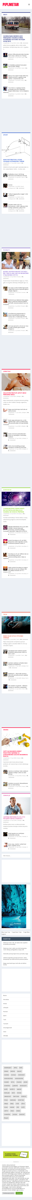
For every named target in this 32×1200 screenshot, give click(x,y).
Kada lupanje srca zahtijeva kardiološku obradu (16, 834)
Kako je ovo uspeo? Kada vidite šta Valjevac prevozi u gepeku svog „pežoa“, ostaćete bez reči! (18, 77)
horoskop (21, 1075)
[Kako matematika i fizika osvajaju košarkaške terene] (16, 147)
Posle (6, 1100)
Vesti (18, 43)
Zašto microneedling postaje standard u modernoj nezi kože (17, 446)
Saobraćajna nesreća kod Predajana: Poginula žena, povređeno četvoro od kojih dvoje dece (14, 38)
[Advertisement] (16, 117)
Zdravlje (19, 820)
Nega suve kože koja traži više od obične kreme (17, 410)
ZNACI (12, 1111)
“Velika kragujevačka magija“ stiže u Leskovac (18, 194)
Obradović (7, 1096)
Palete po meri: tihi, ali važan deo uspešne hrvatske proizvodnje (15, 943)
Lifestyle (19, 396)
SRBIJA (6, 1103)
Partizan (16, 1096)
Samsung (13, 1100)
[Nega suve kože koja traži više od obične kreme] (5, 410)
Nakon (19, 1089)
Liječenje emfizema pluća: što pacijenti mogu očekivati (14, 818)
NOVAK (19, 1093)
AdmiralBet (7, 1067)
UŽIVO (23, 1103)
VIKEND (12, 1107)
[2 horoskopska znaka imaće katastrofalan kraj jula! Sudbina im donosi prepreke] (16, 499)
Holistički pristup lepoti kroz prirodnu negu (14, 394)
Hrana (18, 758)
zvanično (7, 1114)
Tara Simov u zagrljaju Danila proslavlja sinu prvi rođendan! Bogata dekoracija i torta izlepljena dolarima (16, 90)
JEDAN (25, 1082)
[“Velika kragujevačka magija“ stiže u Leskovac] (5, 195)
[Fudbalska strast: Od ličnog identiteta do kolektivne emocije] (5, 175)
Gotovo (10, 185)
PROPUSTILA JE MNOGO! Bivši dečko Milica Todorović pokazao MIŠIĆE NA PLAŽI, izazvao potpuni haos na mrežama (15, 302)
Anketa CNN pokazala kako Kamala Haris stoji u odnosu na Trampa (18, 54)
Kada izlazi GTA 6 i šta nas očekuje (13, 637)
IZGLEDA (19, 1082)
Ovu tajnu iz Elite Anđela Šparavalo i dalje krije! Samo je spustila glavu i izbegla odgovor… (18, 289)
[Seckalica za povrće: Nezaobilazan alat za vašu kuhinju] (5, 784)
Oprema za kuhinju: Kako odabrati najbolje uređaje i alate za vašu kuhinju (18, 772)
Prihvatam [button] (19, 1193)
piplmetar (7, 43)
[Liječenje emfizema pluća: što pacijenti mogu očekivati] (16, 805)
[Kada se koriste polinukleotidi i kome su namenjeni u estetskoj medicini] (5, 435)
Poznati (18, 276)
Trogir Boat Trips (17, 932)
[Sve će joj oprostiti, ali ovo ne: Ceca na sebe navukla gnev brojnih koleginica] (5, 327)
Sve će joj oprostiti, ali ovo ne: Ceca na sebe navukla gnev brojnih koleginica (18, 327)
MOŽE (6, 1089)
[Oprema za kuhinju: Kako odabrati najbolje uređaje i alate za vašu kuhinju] (5, 772)
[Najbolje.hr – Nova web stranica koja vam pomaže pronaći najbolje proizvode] (5, 674)
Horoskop (19, 513)
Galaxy (19, 1071)
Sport (18, 163)
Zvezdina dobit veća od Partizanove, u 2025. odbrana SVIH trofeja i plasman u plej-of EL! (18, 206)
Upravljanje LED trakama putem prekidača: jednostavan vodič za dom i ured (17, 652)
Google (13, 1075)
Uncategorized (11, 188)
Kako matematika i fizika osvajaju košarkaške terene (13, 160)
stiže (17, 1103)
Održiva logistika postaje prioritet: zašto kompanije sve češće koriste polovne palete (15, 958)
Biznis (23, 678)
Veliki (6, 1107)
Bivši (20, 1067)
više (18, 1107)
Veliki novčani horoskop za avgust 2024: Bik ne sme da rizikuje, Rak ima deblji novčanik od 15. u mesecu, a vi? (15, 570)
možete (12, 1089)
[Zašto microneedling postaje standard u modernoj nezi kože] (5, 447)
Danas (6, 1071)
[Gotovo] (5, 186)
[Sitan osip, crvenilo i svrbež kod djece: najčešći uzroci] (5, 845)
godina (6, 1075)
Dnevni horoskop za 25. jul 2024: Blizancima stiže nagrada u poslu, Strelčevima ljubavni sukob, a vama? (15, 543)
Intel (12, 1082)
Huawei (6, 1082)
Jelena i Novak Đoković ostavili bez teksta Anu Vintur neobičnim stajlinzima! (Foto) (16, 273)
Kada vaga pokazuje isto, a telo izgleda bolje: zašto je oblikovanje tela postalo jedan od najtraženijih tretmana (15, 422)
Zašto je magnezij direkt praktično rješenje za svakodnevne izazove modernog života (15, 753)
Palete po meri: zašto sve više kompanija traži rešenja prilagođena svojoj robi (15, 948)
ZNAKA (18, 1111)
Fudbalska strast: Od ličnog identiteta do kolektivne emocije (17, 174)
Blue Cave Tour (6, 932)
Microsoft (23, 1085)
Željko (6, 1118)
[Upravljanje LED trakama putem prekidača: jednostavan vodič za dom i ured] (5, 652)
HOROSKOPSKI (19, 1078)
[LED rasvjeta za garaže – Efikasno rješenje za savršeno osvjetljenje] (5, 686)
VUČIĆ (23, 1107)
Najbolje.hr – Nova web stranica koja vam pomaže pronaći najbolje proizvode (18, 675)
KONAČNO (7, 1085)
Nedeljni (6, 1093)
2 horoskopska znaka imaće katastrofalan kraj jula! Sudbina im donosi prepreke (13, 510)
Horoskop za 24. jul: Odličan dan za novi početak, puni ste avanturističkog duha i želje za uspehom (15, 556)
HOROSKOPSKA (8, 1078)
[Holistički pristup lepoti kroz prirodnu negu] (16, 381)
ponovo (23, 1096)
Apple (15, 1067)
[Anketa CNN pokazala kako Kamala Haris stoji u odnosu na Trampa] (5, 55)
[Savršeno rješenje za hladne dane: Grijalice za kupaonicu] (5, 664)
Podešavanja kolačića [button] (8, 1193)
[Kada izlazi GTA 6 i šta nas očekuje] (16, 625)
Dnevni (12, 1071)
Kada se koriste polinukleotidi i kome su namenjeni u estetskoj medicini (17, 435)
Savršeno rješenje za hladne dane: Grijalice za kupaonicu (18, 663)
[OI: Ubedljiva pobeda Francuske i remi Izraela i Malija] (5, 66)
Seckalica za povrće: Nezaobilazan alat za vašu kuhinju (18, 784)
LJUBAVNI (15, 1085)
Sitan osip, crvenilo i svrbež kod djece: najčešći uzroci (17, 844)
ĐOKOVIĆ (22, 1114)
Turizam (5, 1023)
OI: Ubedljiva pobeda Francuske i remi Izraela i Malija (17, 65)
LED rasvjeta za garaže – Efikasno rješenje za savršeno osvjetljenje (17, 686)
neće (13, 1093)
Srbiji (11, 1103)
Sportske (21, 1100)
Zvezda (15, 1114)
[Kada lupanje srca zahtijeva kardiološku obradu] (5, 834)
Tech (18, 639)
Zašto (6, 1111)
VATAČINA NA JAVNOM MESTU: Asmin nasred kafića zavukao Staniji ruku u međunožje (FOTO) (17, 315)
